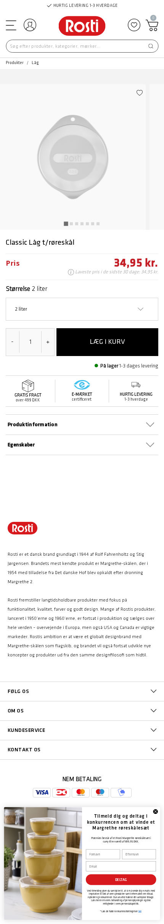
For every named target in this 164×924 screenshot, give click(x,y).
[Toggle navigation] (10, 25)
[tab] (66, 223)
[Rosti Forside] (82, 26)
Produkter (15, 63)
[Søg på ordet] (150, 46)
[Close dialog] (155, 811)
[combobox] (82, 46)
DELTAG (121, 879)
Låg (35, 63)
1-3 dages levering (138, 365)
